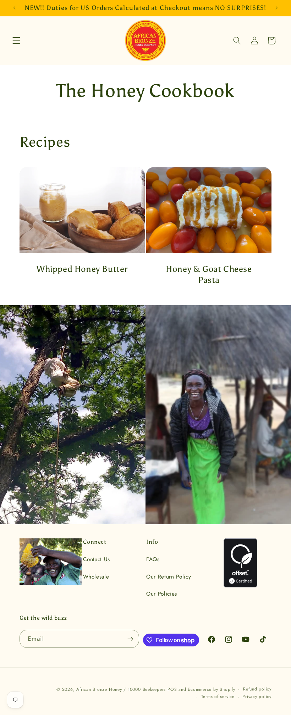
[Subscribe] (130, 639)
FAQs (153, 559)
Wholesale (96, 577)
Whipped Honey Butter (82, 269)
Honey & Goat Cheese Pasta (209, 274)
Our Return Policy (168, 577)
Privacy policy (256, 696)
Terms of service (218, 696)
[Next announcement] (276, 8)
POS (172, 689)
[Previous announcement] (14, 8)
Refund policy (257, 689)
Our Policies (161, 594)
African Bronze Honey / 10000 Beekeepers (121, 689)
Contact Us (96, 559)
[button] (16, 40)
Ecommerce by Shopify (211, 689)
